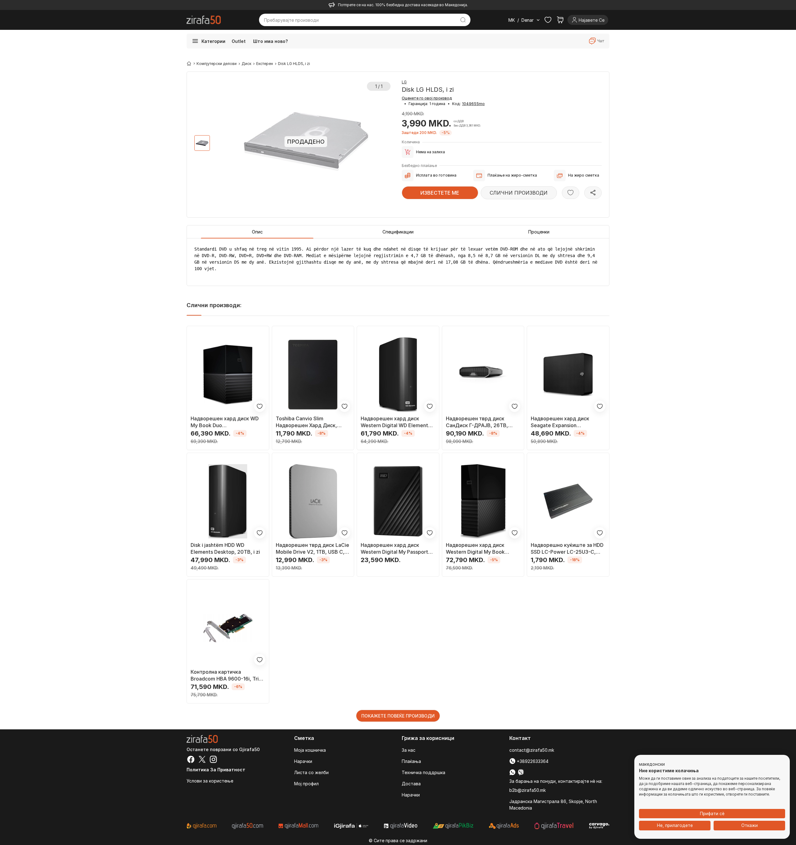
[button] (652, 764)
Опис (257, 231)
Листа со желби (311, 772)
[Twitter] (202, 760)
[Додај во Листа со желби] (570, 193)
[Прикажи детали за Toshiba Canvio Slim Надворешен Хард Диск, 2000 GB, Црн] (313, 374)
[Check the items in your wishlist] (548, 20)
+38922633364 (532, 761)
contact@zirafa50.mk (531, 750)
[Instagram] (213, 760)
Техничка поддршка (423, 772)
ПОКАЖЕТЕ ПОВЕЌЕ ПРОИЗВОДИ (398, 715)
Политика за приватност (216, 769)
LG (404, 82)
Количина (411, 142)
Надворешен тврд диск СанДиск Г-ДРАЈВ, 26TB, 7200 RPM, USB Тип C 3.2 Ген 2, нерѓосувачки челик (481, 422)
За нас (408, 750)
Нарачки (303, 761)
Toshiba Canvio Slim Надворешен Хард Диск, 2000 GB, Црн (306, 422)
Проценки (538, 231)
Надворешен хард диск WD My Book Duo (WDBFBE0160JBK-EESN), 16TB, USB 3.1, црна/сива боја (226, 422)
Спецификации (398, 231)
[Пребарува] (463, 20)
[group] (202, 143)
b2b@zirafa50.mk (527, 790)
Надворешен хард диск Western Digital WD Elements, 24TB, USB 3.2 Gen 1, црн (396, 422)
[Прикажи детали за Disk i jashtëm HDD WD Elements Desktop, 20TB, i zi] (228, 501)
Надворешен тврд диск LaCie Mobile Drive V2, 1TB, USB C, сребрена (312, 548)
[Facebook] (191, 760)
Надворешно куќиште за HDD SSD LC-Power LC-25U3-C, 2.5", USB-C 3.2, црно (567, 548)
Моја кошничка (310, 750)
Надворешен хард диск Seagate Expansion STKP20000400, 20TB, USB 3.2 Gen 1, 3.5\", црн (565, 422)
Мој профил (306, 783)
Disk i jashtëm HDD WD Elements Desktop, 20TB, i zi (225, 548)
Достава (411, 783)
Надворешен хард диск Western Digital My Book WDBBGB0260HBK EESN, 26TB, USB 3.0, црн (476, 548)
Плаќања (411, 761)
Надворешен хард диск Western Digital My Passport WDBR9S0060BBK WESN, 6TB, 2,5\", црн (394, 548)
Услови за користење (210, 780)
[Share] (593, 193)
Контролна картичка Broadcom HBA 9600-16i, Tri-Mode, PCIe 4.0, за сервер (226, 675)
